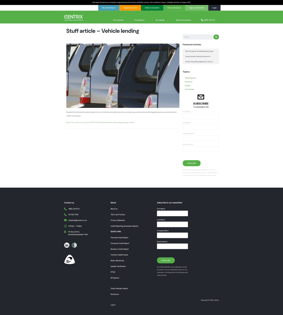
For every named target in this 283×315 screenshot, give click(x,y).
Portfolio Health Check (119, 255)
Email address (188, 144)
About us (114, 209)
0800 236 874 (209, 20)
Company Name (188, 133)
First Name (187, 112)
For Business (139, 20)
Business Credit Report (120, 249)
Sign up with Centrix (196, 7)
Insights (187, 85)
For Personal (118, 20)
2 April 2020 (73, 38)
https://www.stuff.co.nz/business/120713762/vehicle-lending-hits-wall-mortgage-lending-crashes (100, 122)
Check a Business (174, 7)
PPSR (113, 272)
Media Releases (105, 38)
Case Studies (189, 89)
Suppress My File (130, 7)
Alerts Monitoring (117, 261)
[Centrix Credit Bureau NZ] (73, 17)
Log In (113, 305)
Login (214, 7)
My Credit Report (108, 7)
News (114, 38)
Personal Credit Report (119, 238)
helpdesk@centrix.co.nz (78, 220)
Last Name (187, 122)
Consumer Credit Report (120, 243)
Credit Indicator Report (119, 288)
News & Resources (183, 20)
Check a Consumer (152, 7)
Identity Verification (118, 266)
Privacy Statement (118, 220)
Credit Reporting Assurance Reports (124, 226)
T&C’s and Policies (118, 215)
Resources (188, 82)
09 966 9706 (73, 215)
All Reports (115, 278)
